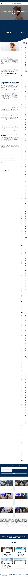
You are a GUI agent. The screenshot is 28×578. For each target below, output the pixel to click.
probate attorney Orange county (25, 520)
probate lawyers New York (18, 521)
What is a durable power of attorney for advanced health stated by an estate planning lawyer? (21, 341)
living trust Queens (25, 519)
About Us (9, 574)
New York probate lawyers (4, 520)
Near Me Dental (24, 526)
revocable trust (24, 522)
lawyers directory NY (11, 522)
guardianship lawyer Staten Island (20, 526)
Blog (23, 574)
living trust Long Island (17, 519)
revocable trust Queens (21, 522)
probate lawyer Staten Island (25, 521)
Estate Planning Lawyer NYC (12, 526)
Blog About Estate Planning (9, 29)
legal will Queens (9, 519)
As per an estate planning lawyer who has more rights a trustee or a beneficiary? (25, 212)
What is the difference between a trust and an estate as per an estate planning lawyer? (25, 110)
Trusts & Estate (6, 3)
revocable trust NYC (18, 522)
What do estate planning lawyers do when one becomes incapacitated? (25, 335)
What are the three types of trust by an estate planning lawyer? (21, 158)
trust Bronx (26, 522)
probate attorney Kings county (17, 520)
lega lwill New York (4, 519)
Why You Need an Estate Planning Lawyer (25, 57)
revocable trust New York (15, 522)
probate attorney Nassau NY (21, 520)
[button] (12, 3)
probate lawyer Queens (14, 521)
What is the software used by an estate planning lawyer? (21, 442)
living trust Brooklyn (15, 519)
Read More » (22, 82)
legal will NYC (7, 519)
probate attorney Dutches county (12, 520)
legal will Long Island (1, 519)
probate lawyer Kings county (3, 521)
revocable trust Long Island (8, 522)
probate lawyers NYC (21, 521)
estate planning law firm (6, 3)
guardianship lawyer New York (8, 526)
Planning (15, 160)
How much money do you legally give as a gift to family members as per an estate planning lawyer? (21, 216)
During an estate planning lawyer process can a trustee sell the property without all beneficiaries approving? (21, 279)
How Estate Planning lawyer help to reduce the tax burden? (21, 63)
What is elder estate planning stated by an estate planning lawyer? (25, 268)
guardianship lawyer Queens (16, 526)
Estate (5, 160)
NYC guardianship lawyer (8, 520)
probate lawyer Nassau (11, 521)
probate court (14, 57)
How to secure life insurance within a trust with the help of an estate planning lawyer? (25, 397)
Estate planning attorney (9, 69)
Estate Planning (4, 162)
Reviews (20, 574)
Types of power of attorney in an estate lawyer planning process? (21, 392)
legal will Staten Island (11, 519)
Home (5, 29)
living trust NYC (23, 519)
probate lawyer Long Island (7, 521)
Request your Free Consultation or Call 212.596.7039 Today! (14, 537)
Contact (27, 574)
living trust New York (20, 519)
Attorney (3, 160)
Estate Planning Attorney (10, 160)
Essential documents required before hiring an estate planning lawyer (21, 105)
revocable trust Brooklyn (4, 522)
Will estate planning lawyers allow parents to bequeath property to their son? (25, 162)
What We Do (15, 574)
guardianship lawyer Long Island (4, 526)
